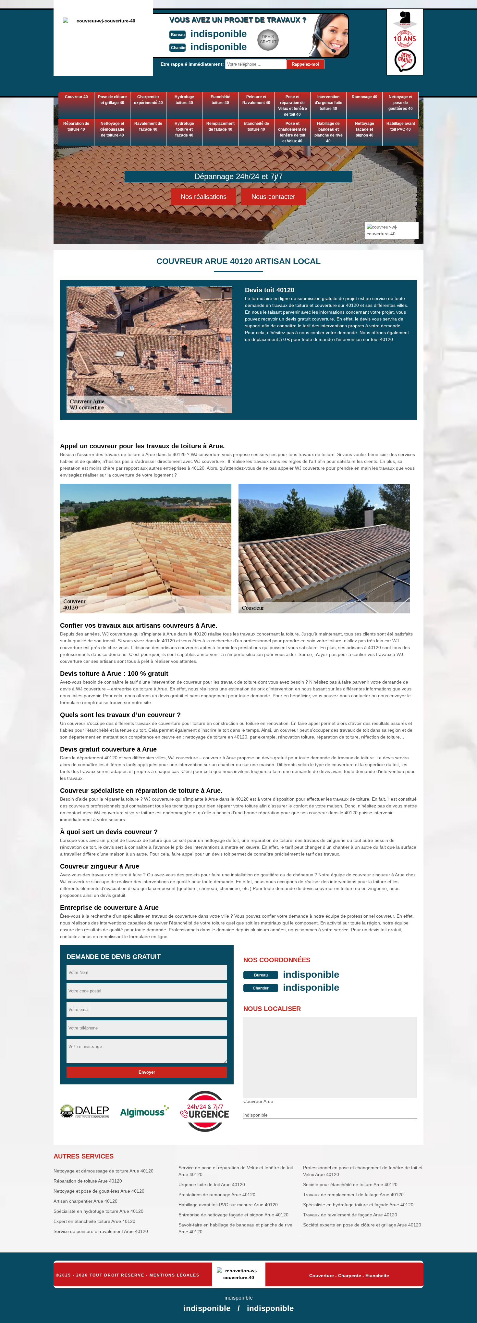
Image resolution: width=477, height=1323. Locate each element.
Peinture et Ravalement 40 (256, 100)
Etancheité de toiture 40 (256, 126)
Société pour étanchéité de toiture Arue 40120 (350, 1184)
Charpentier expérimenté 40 (148, 100)
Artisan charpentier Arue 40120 (85, 1201)
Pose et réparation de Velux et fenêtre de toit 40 (292, 106)
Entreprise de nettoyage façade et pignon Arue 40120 (233, 1214)
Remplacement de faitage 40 (220, 126)
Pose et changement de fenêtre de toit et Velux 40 (292, 132)
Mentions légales (175, 1275)
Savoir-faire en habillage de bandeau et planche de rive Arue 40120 (235, 1228)
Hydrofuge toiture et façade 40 (184, 129)
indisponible (218, 33)
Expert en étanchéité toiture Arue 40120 (94, 1221)
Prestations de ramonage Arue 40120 (216, 1194)
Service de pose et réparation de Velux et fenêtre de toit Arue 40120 (235, 1171)
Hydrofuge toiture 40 (184, 100)
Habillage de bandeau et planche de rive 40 (328, 132)
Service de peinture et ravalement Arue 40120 (101, 1231)
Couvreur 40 (76, 97)
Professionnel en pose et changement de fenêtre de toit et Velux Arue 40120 (362, 1171)
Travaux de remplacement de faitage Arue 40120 (353, 1194)
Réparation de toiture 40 (76, 126)
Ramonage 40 (364, 97)
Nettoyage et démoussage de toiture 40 (112, 129)
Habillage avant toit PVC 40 (400, 126)
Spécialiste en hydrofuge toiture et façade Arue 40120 (358, 1204)
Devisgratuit (268, 39)
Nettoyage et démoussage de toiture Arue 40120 (103, 1170)
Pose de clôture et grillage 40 (112, 100)
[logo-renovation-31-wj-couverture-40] (238, 1275)
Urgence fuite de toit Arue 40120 (211, 1184)
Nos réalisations (203, 196)
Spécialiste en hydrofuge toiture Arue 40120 (98, 1211)
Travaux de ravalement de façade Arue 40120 (350, 1214)
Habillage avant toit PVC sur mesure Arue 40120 (228, 1204)
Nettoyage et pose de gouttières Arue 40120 (99, 1191)
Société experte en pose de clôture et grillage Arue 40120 (362, 1224)
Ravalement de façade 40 (148, 126)
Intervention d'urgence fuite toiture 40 (328, 103)
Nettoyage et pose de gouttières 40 (400, 103)
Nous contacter (273, 196)
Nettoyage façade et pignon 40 (364, 129)
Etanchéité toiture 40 (220, 100)
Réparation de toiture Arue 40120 (88, 1181)
